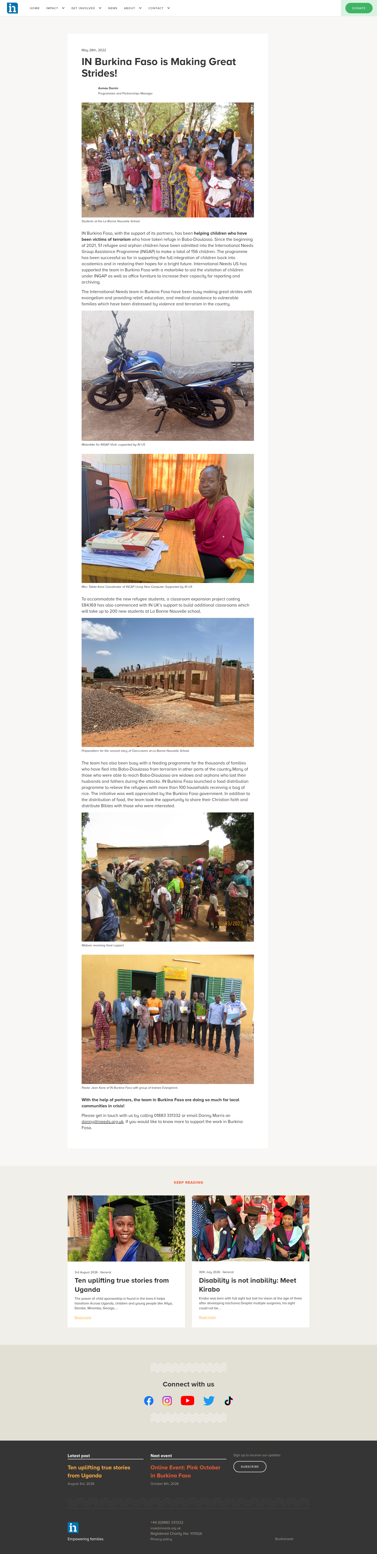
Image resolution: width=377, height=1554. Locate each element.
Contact (156, 8)
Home (35, 8)
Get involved (83, 8)
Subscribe (250, 1466)
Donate (359, 8)
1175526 (196, 1534)
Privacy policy (161, 1539)
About (129, 8)
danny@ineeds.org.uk (102, 1121)
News (112, 8)
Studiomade (284, 1539)
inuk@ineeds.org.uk (166, 1528)
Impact (52, 8)
